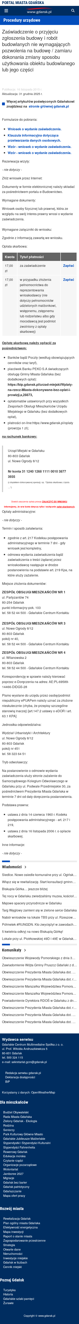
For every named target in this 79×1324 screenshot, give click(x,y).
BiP (7, 1081)
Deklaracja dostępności (20, 1077)
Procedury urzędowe (21, 20)
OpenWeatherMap (43, 1092)
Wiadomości (12, 866)
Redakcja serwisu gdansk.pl (23, 1073)
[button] (73, 11)
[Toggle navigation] (6, 11)
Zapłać (68, 265)
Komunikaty (12, 950)
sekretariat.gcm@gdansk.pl (29, 1062)
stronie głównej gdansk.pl (49, 106)
